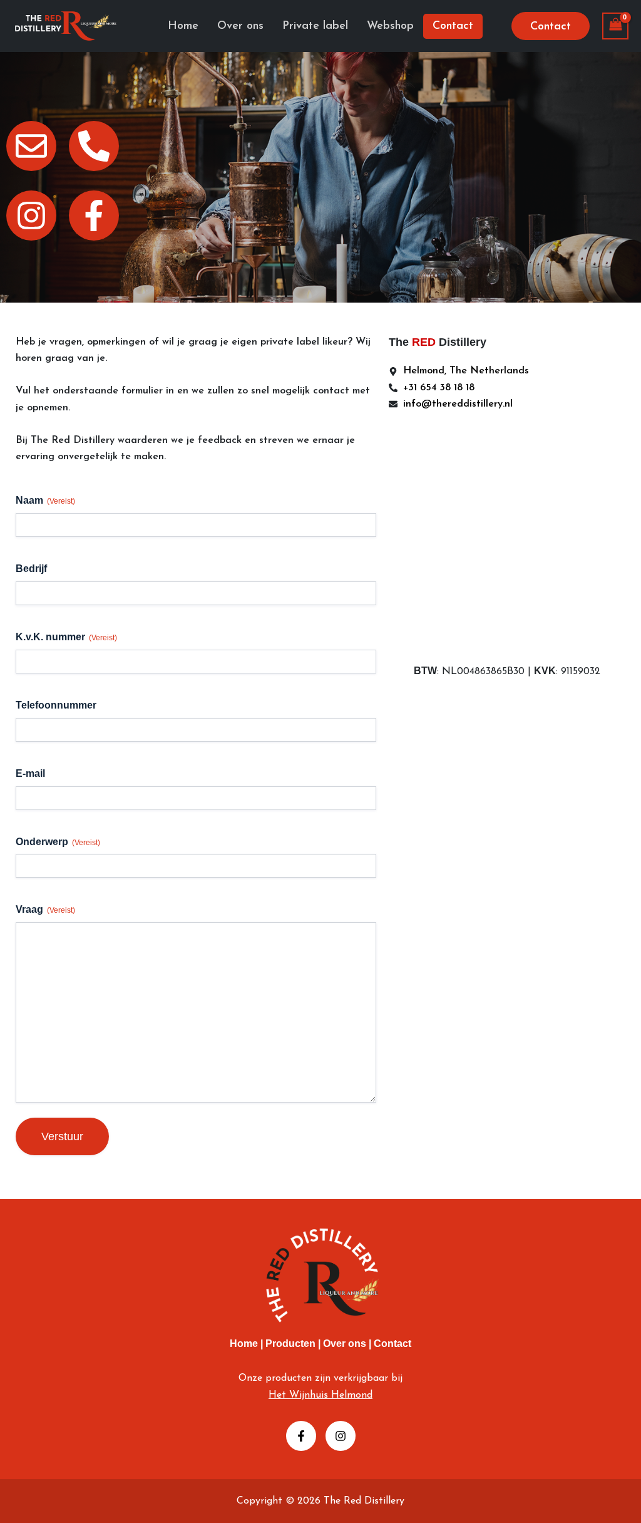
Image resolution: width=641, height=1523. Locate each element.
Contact (392, 1343)
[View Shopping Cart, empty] (615, 26)
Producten (290, 1343)
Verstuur (62, 1136)
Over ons (346, 1343)
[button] (550, 26)
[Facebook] (301, 1436)
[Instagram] (341, 1436)
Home (244, 1343)
